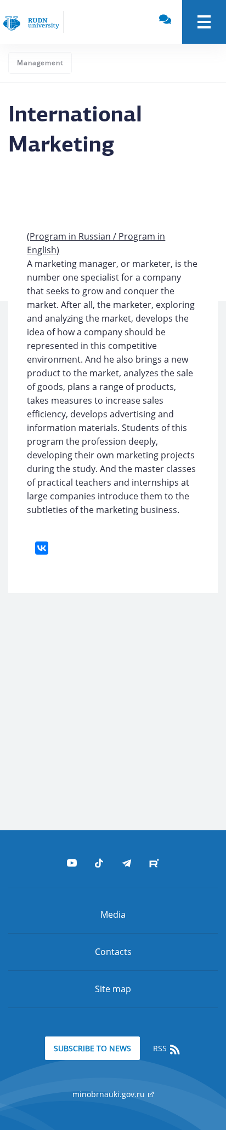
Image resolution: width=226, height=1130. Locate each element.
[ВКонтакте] (41, 548)
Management (40, 62)
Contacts (113, 951)
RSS (161, 1048)
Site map (113, 988)
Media (113, 914)
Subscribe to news (92, 1048)
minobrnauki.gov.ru (109, 1094)
